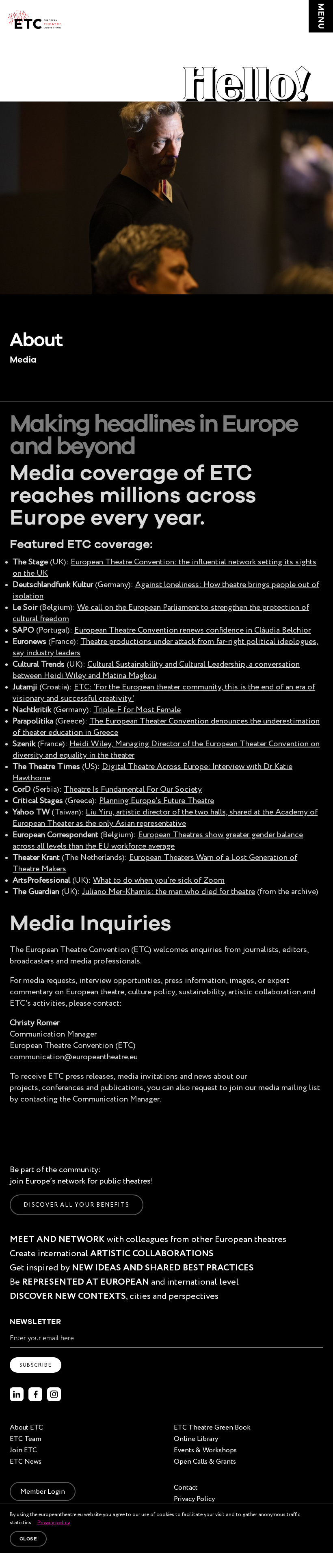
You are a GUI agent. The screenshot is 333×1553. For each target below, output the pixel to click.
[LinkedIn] (17, 1394)
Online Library (196, 1438)
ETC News (25, 1461)
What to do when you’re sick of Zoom (159, 880)
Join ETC (23, 1450)
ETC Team (25, 1438)
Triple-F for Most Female (137, 709)
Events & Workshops (205, 1450)
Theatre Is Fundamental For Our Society (133, 789)
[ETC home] (34, 19)
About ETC (26, 1427)
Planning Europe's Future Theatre (156, 800)
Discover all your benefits (77, 1204)
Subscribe (35, 1364)
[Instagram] (54, 1394)
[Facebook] (35, 1394)
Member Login (42, 1491)
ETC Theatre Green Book (212, 1427)
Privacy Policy (194, 1498)
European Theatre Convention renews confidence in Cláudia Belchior (192, 630)
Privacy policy (53, 1522)
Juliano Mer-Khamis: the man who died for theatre (168, 891)
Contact (186, 1487)
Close (28, 1539)
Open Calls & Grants (205, 1461)
